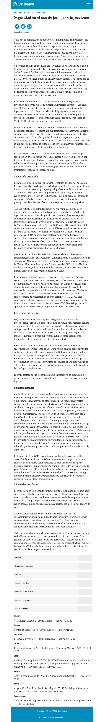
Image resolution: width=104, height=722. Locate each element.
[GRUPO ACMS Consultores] (24, 4)
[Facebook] (17, 26)
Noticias (18, 12)
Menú (88, 6)
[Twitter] (23, 26)
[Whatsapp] (29, 26)
